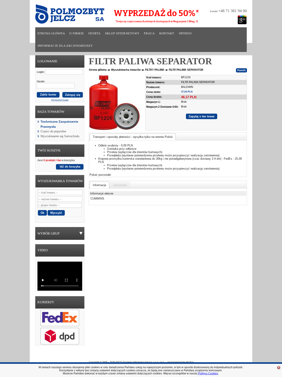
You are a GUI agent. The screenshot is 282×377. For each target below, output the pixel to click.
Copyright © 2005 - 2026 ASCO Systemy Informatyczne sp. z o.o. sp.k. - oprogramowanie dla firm (141, 362)
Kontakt (166, 33)
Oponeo (185, 33)
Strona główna (51, 33)
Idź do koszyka (70, 166)
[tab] (133, 136)
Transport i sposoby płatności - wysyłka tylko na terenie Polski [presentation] (133, 137)
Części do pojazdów (53, 131)
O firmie (76, 33)
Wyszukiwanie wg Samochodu (60, 136)
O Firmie (121, 355)
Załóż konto (48, 94)
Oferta (94, 33)
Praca (149, 33)
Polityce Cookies (208, 373)
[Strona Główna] (63, 15)
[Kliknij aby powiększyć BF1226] (114, 102)
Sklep (157, 355)
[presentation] (99, 185)
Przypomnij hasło (60, 100)
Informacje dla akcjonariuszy (65, 45)
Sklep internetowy (122, 33)
